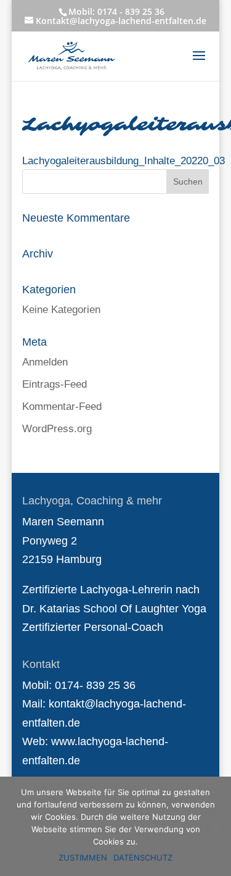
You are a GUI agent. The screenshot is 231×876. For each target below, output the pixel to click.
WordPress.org (57, 429)
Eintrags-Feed (54, 384)
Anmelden (45, 362)
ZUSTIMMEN (83, 857)
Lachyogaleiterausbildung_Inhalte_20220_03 (123, 161)
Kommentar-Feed (62, 406)
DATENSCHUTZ (142, 857)
